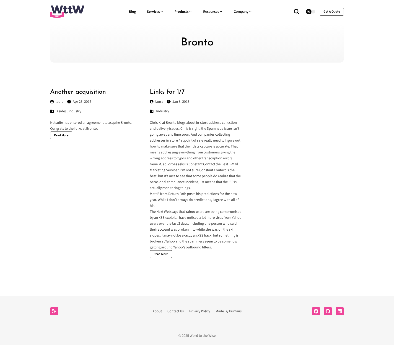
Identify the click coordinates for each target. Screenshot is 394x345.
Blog (132, 11)
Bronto (126, 122)
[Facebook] (316, 311)
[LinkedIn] (340, 311)
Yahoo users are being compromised (213, 211)
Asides (62, 111)
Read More (61, 135)
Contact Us (175, 311)
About (157, 311)
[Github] (328, 311)
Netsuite (56, 122)
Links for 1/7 (167, 92)
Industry (74, 111)
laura (60, 101)
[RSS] (54, 311)
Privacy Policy (199, 311)
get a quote (332, 11)
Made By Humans (228, 311)
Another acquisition (78, 92)
